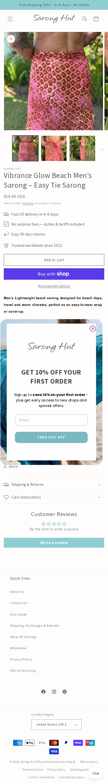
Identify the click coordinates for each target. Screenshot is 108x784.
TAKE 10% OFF (51, 437)
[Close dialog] (93, 329)
